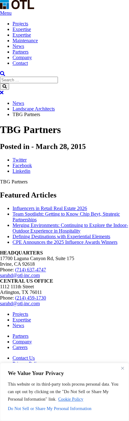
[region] (64, 392)
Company (22, 57)
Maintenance (25, 40)
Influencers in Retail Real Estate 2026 (50, 208)
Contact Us (24, 358)
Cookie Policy (70, 399)
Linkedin (21, 171)
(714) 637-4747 (30, 269)
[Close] (122, 368)
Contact (20, 63)
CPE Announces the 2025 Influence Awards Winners (65, 242)
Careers (20, 347)
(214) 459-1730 (30, 297)
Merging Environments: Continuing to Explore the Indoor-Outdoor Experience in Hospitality (70, 228)
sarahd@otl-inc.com (20, 275)
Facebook (22, 165)
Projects (20, 23)
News (18, 46)
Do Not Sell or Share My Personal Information (49, 408)
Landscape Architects (34, 108)
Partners (20, 51)
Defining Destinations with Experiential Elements (61, 236)
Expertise (22, 29)
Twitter (20, 159)
